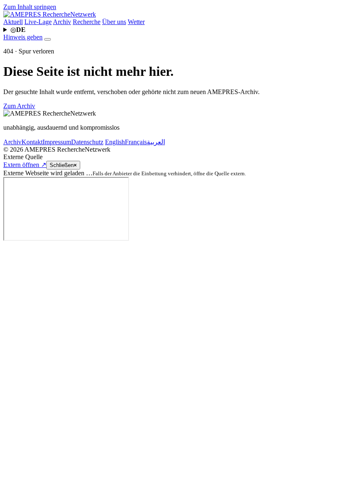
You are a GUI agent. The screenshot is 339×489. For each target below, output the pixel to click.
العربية (156, 141)
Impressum (57, 141)
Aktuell (13, 21)
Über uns (114, 21)
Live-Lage (38, 21)
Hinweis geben (23, 37)
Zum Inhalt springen (29, 6)
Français (136, 141)
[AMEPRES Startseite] (49, 14)
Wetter (136, 21)
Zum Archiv (19, 105)
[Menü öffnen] (47, 39)
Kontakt (32, 141)
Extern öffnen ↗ (24, 164)
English (115, 141)
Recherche (86, 21)
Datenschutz (87, 141)
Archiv (62, 21)
